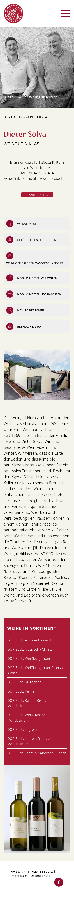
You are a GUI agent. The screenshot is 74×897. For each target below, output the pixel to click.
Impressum (19, 875)
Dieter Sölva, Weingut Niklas (30, 96)
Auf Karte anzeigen (37, 195)
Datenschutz (40, 875)
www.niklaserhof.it (55, 178)
